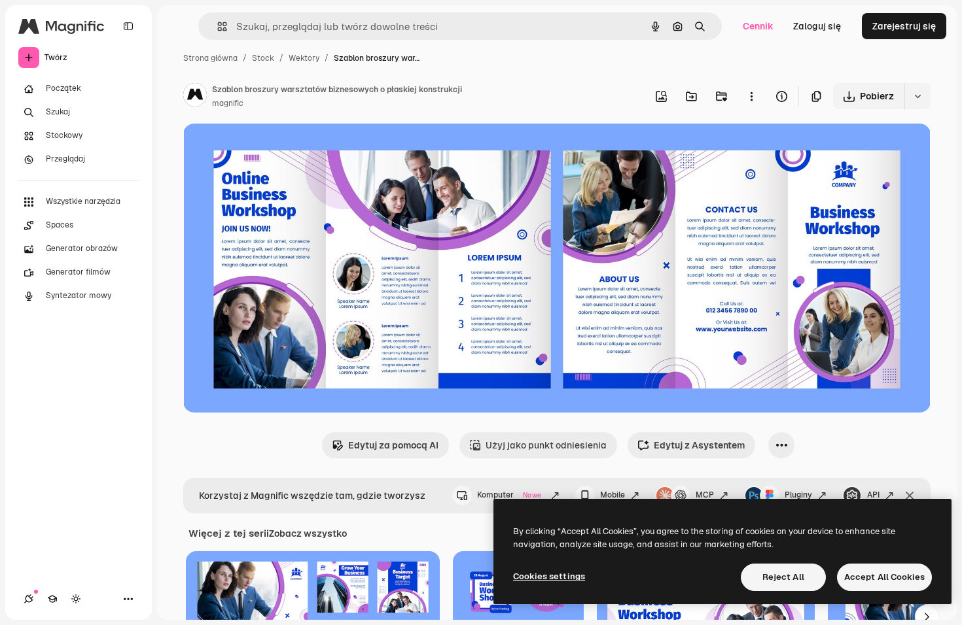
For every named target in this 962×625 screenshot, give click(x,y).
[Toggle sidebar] (128, 26)
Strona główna (210, 58)
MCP (705, 495)
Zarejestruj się (904, 26)
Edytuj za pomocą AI (393, 445)
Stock (263, 58)
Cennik (758, 26)
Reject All (783, 577)
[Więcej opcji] (751, 96)
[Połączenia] (28, 598)
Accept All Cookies (884, 577)
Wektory (304, 58)
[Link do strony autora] (195, 96)
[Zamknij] (909, 495)
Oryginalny (273, 149)
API (873, 495)
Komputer (509, 495)
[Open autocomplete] (217, 26)
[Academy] (52, 598)
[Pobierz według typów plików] (917, 96)
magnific (227, 103)
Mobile (612, 495)
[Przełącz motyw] (75, 598)
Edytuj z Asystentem (699, 445)
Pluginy (798, 495)
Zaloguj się (817, 26)
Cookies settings (549, 576)
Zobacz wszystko (308, 533)
